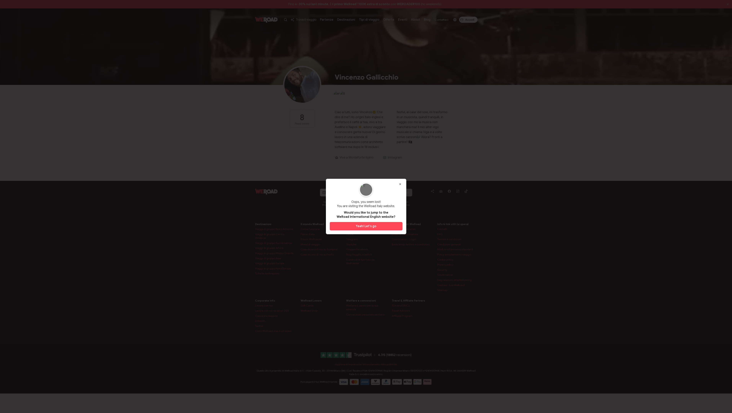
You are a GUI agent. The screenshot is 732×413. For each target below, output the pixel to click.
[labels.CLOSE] (400, 184)
